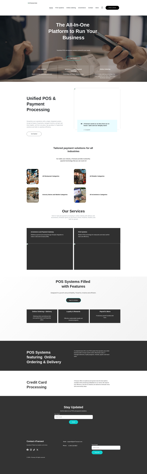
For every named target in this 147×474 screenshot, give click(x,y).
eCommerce (82, 8)
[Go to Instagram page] (31, 450)
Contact (90, 8)
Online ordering (71, 8)
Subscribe (97, 452)
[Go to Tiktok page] (34, 450)
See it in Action (73, 300)
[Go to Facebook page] (27, 450)
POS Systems (59, 8)
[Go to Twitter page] (37, 450)
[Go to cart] (102, 8)
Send (73, 422)
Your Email (56, 414)
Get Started (73, 58)
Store (97, 8)
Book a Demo (112, 7)
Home (51, 8)
